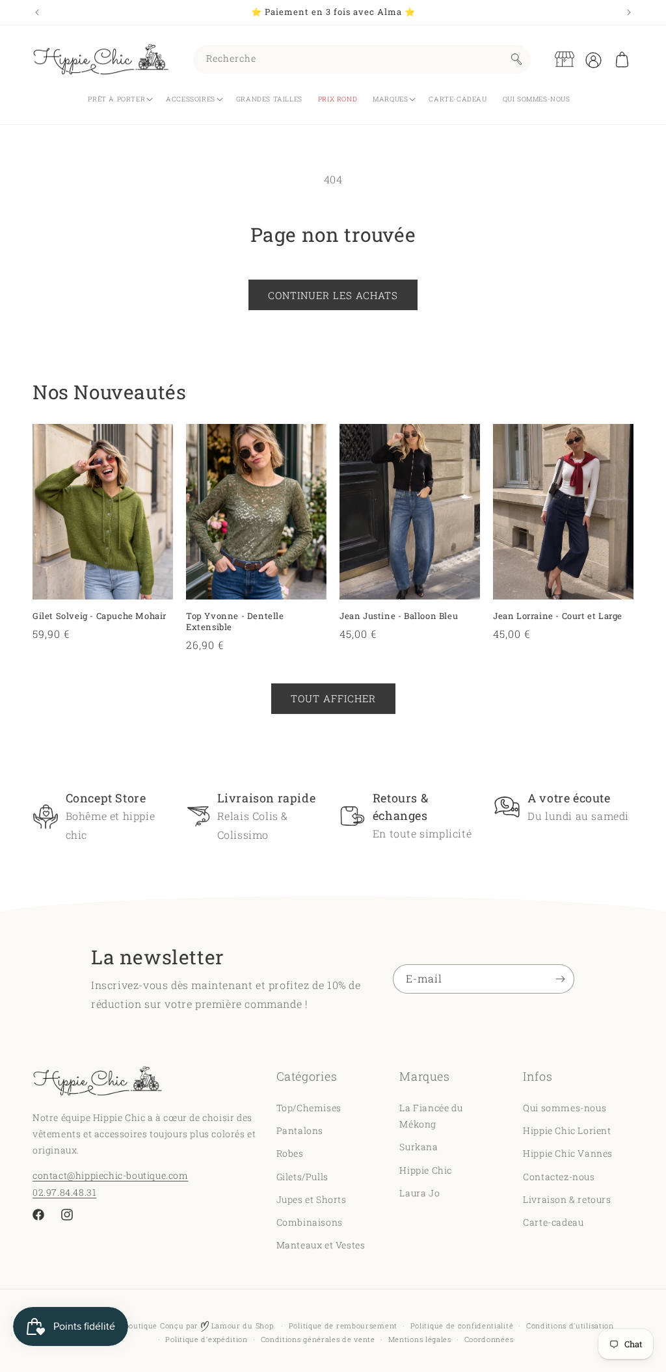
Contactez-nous (558, 1176)
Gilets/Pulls (302, 1176)
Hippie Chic (425, 1170)
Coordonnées (489, 1339)
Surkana (418, 1147)
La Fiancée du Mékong (430, 1116)
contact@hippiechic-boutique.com (111, 1175)
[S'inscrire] (560, 979)
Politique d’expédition (206, 1339)
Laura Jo (419, 1193)
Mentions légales (419, 1339)
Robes (290, 1153)
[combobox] (362, 59)
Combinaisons (309, 1222)
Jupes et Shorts (311, 1199)
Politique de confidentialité (462, 1325)
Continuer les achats (333, 295)
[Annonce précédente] (37, 12)
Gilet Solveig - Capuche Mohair (99, 616)
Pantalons (299, 1130)
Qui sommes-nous (564, 1108)
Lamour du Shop (241, 1325)
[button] (621, 59)
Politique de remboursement (343, 1325)
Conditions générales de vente (318, 1339)
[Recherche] (516, 59)
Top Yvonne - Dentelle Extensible (235, 622)
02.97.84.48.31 (64, 1192)
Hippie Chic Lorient (567, 1130)
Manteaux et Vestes (321, 1245)
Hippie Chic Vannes (568, 1153)
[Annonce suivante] (629, 12)
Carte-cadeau (553, 1222)
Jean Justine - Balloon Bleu (399, 616)
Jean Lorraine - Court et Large (557, 616)
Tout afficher (333, 698)
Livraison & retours (567, 1199)
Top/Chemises (308, 1108)
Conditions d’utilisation (570, 1325)
